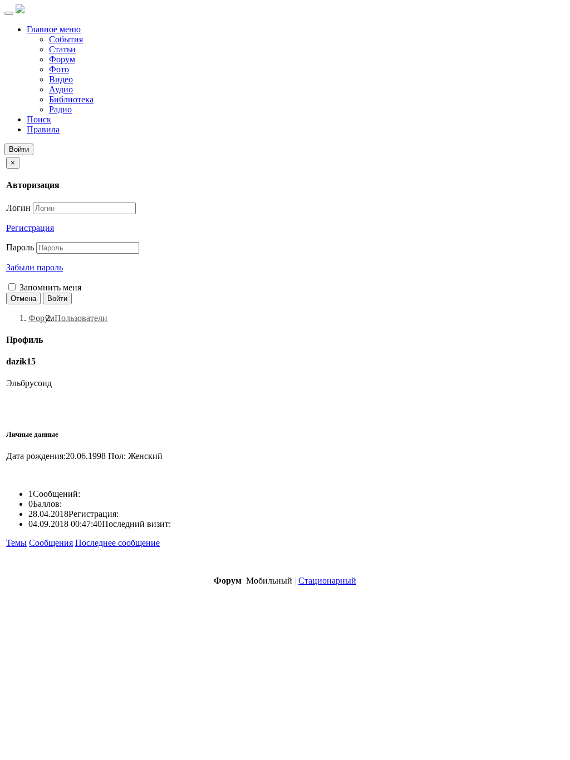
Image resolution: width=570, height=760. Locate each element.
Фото (59, 69)
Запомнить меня (49, 287)
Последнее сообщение (117, 542)
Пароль (20, 247)
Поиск (39, 119)
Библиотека (71, 99)
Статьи (62, 49)
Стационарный (327, 580)
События (66, 39)
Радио (60, 109)
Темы (16, 542)
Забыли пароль (34, 267)
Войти (19, 149)
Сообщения (51, 542)
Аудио (61, 89)
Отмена (23, 298)
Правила (43, 129)
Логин (18, 208)
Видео (61, 79)
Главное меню (54, 29)
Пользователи (81, 318)
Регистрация (30, 228)
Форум (62, 59)
